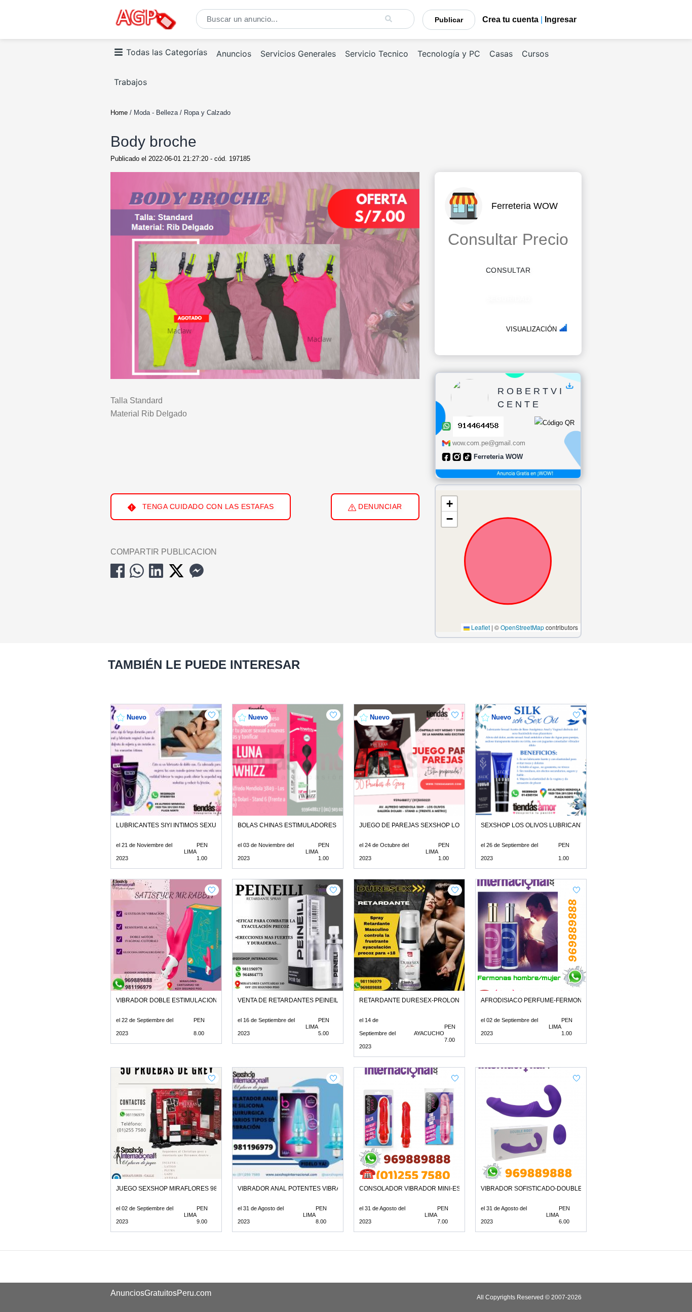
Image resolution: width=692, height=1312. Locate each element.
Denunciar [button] (379, 506)
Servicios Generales (298, 54)
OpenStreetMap (522, 627)
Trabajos (130, 82)
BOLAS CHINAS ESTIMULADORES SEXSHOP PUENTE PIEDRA (328, 825)
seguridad (508, 298)
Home (119, 112)
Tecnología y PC (448, 54)
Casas (501, 54)
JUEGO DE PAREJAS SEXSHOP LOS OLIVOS (423, 825)
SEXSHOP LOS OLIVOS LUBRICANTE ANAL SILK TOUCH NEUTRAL (577, 825)
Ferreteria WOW (524, 206)
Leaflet (480, 627)
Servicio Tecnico (376, 54)
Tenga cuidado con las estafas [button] (207, 506)
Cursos (535, 54)
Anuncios (233, 54)
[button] (449, 504)
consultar (508, 270)
